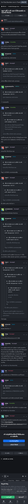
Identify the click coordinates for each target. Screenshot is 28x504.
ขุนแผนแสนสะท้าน (9, 86)
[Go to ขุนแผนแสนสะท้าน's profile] (2, 87)
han (6, 370)
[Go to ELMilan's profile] (2, 43)
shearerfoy (8, 343)
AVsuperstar (8, 53)
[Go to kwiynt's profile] (2, 381)
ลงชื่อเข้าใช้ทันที (14, 444)
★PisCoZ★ (7, 324)
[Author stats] (26, 29)
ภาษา (4, 480)
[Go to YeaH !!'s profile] (2, 20)
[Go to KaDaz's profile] (2, 404)
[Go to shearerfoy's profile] (2, 344)
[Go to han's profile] (2, 371)
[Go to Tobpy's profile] (2, 334)
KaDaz (6, 403)
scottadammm (9, 209)
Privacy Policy (11, 480)
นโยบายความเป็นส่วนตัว (7, 489)
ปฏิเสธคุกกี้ (21, 497)
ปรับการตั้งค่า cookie (21, 491)
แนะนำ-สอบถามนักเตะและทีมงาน (16, 21)
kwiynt (7, 380)
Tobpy (6, 334)
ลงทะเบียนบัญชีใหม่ (14, 441)
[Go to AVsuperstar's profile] (2, 54)
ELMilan (7, 42)
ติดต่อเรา (18, 480)
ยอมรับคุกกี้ (8, 497)
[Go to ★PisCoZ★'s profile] (2, 325)
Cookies (23, 480)
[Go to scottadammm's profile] (2, 209)
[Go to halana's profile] (2, 416)
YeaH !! (5, 19)
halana (6, 416)
